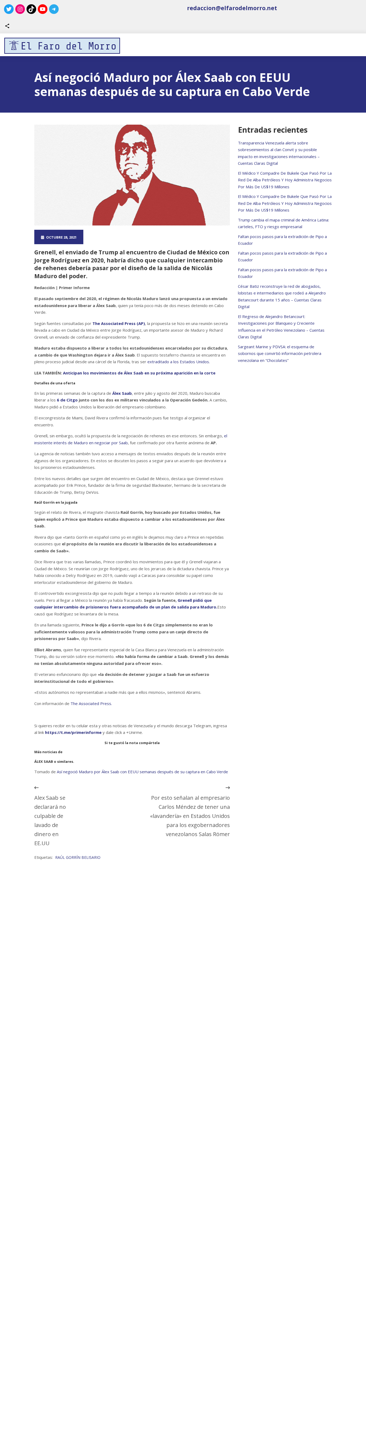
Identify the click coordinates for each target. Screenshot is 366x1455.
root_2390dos (110, 237)
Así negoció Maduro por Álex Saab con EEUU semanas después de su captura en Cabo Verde (142, 771)
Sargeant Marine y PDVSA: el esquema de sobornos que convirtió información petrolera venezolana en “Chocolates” (279, 353)
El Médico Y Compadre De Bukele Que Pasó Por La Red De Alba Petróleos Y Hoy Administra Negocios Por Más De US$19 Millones (285, 179)
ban (159, 237)
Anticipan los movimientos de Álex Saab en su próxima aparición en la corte (138, 373)
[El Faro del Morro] (62, 46)
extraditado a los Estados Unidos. (178, 361)
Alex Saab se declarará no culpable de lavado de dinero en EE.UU (50, 820)
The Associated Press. (91, 703)
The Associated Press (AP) (118, 323)
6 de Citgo (67, 400)
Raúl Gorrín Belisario (77, 857)
